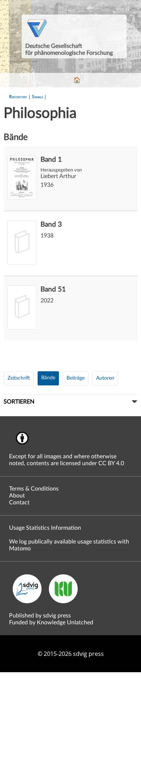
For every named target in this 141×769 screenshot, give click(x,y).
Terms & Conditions (34, 489)
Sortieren (19, 402)
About (17, 496)
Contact (19, 502)
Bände (48, 377)
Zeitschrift (19, 378)
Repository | (20, 97)
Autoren (105, 378)
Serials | (39, 97)
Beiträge (76, 378)
